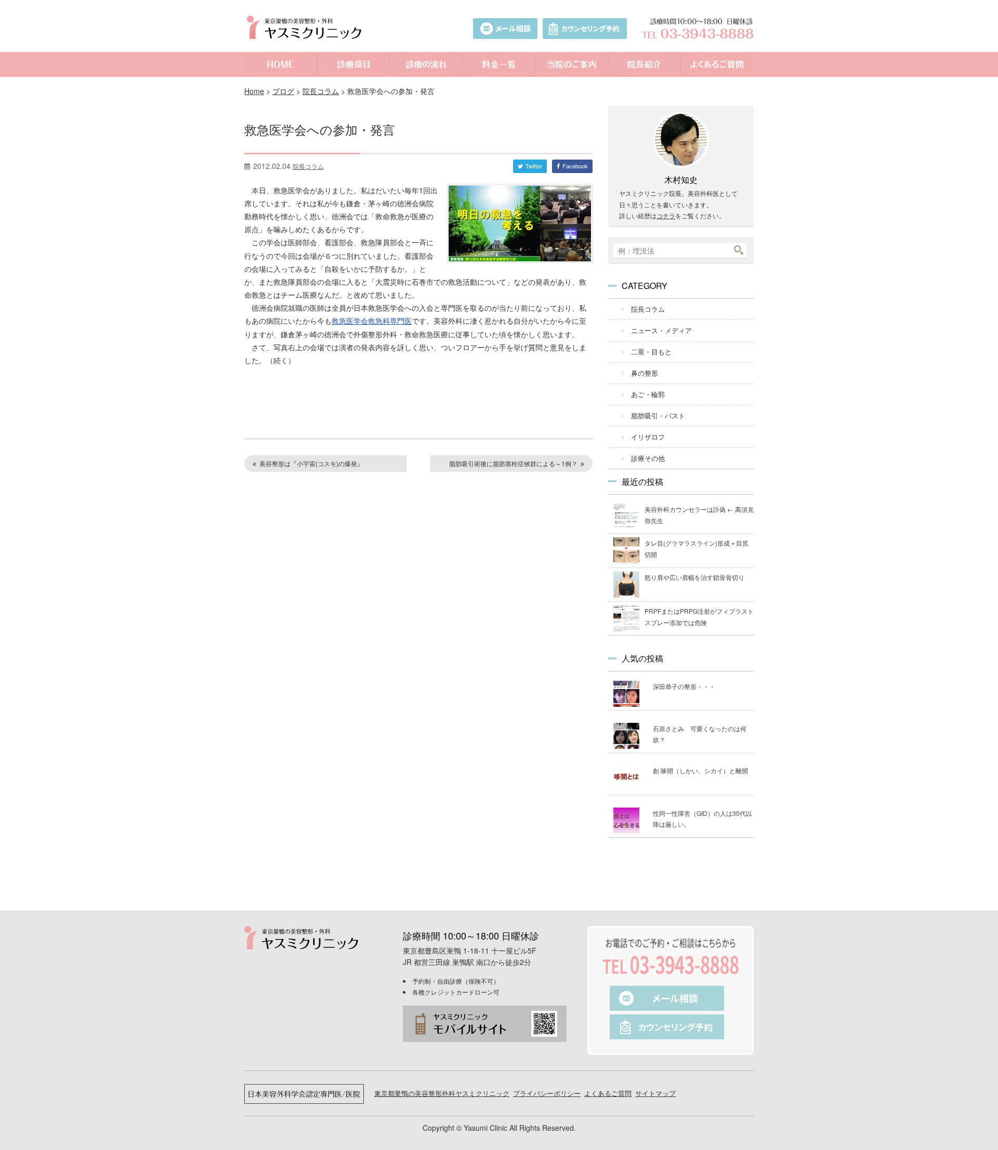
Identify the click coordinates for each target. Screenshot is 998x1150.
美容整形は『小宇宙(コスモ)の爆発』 (311, 463)
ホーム (280, 64)
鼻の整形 (644, 373)
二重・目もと (651, 351)
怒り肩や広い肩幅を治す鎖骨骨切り (694, 577)
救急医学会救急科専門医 (372, 320)
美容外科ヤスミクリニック (306, 27)
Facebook (575, 166)
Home (254, 91)
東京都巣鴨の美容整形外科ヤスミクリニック (441, 1093)
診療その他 (648, 458)
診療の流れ (426, 64)
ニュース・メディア (661, 330)
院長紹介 (644, 64)
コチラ (665, 215)
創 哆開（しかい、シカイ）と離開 (700, 770)
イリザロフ (648, 437)
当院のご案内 (571, 64)
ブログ (283, 91)
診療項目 (353, 64)
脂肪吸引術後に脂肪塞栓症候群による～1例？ (513, 463)
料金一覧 (499, 64)
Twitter (534, 166)
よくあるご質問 (717, 64)
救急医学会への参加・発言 (319, 129)
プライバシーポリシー (547, 1093)
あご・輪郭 (648, 394)
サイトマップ (655, 1093)
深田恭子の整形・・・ (684, 686)
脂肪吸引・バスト (658, 415)
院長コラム (321, 91)
